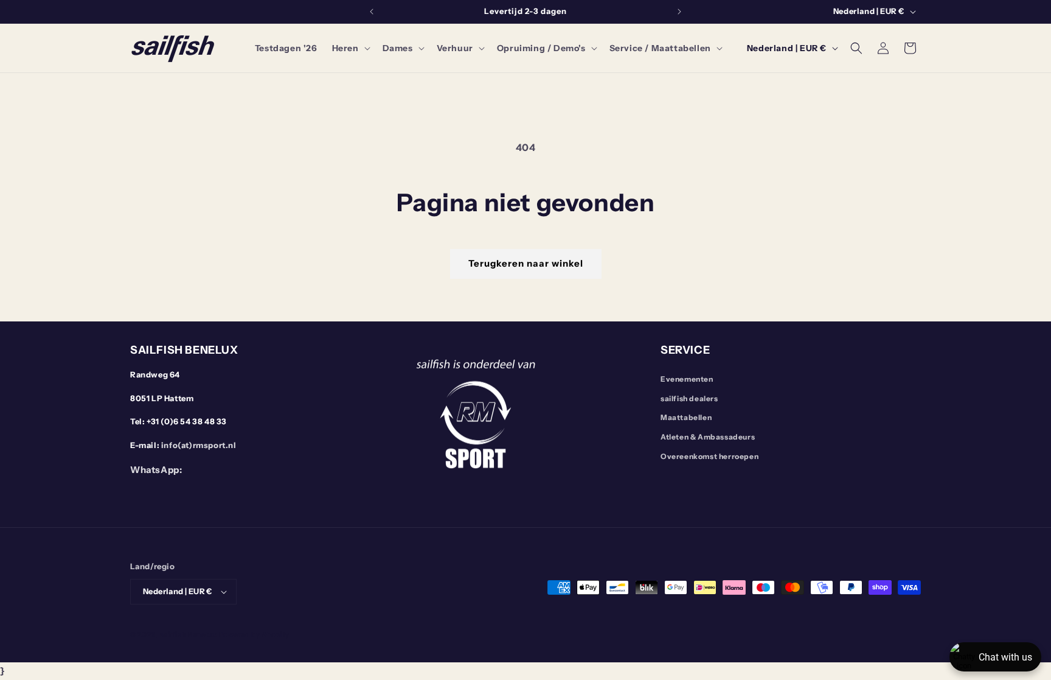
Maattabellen (686, 417)
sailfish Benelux (188, 634)
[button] (350, 48)
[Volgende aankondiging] (679, 11)
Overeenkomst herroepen (709, 456)
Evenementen (687, 379)
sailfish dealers (689, 398)
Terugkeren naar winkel (525, 263)
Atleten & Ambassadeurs (708, 436)
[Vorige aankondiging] (371, 11)
